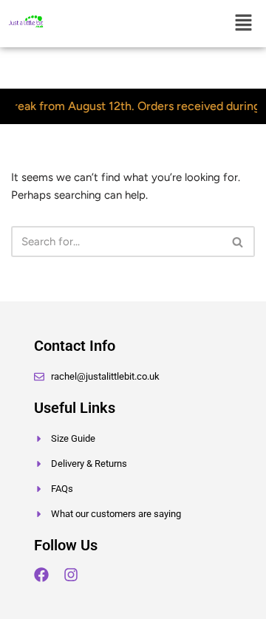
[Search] (238, 241)
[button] (244, 23)
